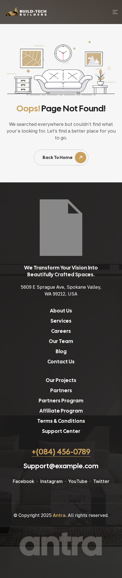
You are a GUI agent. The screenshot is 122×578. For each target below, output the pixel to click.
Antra (59, 515)
